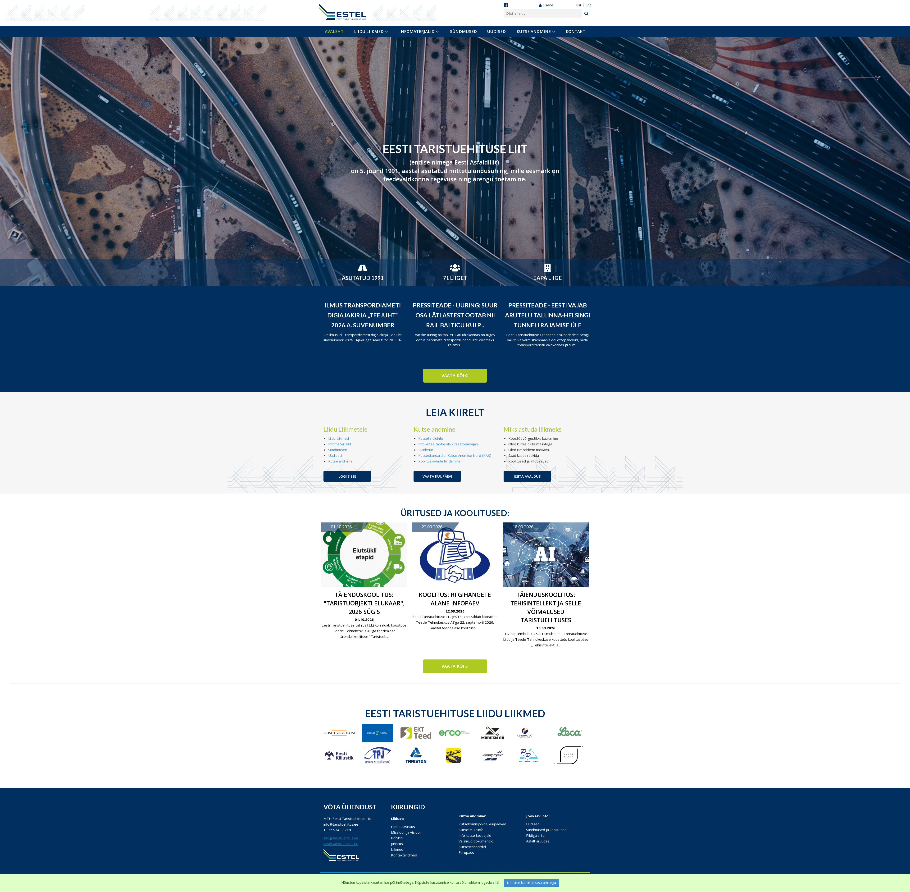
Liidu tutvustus (403, 826)
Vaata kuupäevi (437, 476)
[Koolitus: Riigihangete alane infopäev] (455, 554)
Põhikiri (397, 838)
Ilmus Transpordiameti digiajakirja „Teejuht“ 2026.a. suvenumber (363, 315)
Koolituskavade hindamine (439, 461)
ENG (588, 5)
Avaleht (334, 31)
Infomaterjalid (417, 31)
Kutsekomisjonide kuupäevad (482, 824)
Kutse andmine (534, 31)
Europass (466, 852)
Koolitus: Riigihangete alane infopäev (455, 598)
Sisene (547, 5)
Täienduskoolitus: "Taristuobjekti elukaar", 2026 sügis (364, 602)
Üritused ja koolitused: (455, 513)
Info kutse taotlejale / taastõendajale (448, 444)
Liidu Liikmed (338, 438)
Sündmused (463, 31)
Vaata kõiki (455, 375)
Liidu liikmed (369, 31)
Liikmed (397, 849)
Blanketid (425, 449)
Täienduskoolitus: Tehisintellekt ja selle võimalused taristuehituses (545, 607)
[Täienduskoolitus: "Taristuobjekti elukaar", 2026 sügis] (364, 554)
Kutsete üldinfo (430, 438)
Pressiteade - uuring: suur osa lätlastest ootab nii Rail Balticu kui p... (455, 315)
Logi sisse (347, 476)
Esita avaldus (527, 476)
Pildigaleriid (535, 835)
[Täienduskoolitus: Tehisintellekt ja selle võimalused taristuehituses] (546, 554)
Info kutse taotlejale (475, 835)
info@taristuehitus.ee (340, 838)
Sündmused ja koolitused (546, 829)
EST (579, 5)
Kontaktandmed (404, 855)
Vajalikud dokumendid (476, 841)
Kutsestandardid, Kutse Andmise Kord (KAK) (454, 455)
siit (495, 882)
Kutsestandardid (472, 846)
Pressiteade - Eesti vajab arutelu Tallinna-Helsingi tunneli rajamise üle (547, 315)
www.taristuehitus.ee (340, 843)
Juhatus (397, 843)
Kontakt (575, 31)
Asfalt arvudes (538, 841)
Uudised (496, 31)
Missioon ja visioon (406, 832)
